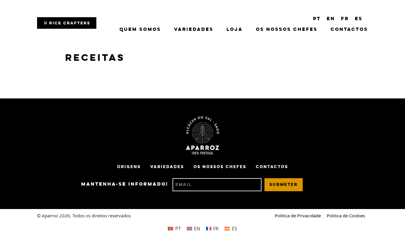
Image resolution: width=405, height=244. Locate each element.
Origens (129, 167)
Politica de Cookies (346, 216)
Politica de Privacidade (298, 216)
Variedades (193, 30)
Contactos (349, 30)
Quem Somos (140, 30)
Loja (235, 30)
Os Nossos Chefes (287, 30)
